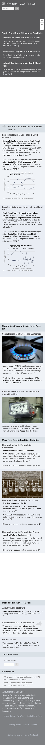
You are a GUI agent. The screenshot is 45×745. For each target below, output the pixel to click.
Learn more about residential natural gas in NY (22, 524)
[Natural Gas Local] (3, 3)
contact (26, 724)
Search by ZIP (10, 661)
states (11, 724)
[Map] (22, 21)
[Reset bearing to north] (42, 28)
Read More (14, 46)
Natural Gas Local (20, 3)
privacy (33, 724)
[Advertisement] (22, 100)
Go (17, 8)
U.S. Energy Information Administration (17, 633)
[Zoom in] (42, 20)
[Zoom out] (42, 24)
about (18, 724)
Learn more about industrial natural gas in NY (22, 466)
